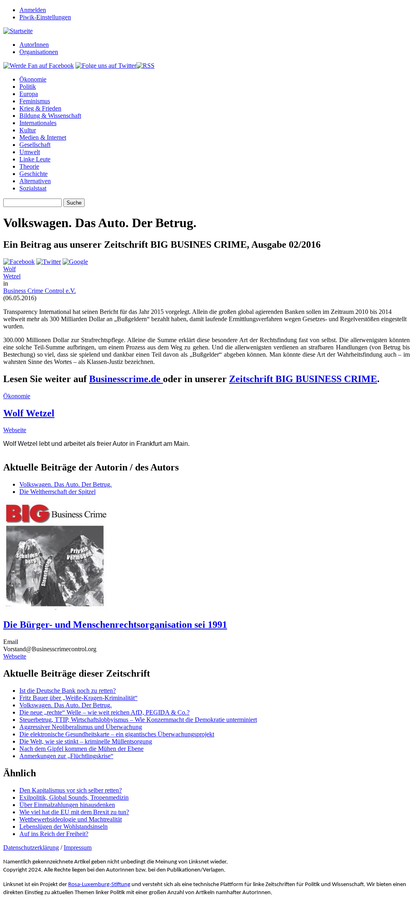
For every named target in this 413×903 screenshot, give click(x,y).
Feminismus (34, 101)
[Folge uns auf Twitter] (105, 65)
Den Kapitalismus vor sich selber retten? (70, 790)
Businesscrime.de (126, 379)
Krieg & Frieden (40, 108)
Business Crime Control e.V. (39, 290)
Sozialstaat (32, 188)
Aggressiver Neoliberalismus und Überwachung (80, 726)
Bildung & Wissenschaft (50, 115)
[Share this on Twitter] (48, 261)
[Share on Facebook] (19, 261)
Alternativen (35, 181)
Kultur (27, 130)
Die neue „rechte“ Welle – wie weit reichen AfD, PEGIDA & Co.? (104, 712)
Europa (28, 93)
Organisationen (38, 51)
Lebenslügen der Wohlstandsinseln (63, 826)
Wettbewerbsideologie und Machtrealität (70, 819)
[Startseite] (18, 30)
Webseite (14, 429)
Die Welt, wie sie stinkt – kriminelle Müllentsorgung (85, 741)
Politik (27, 86)
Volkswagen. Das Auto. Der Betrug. (65, 484)
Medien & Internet (42, 137)
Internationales (37, 122)
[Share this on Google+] (75, 261)
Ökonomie (32, 79)
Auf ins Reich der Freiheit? (53, 833)
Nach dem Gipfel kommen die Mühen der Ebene (81, 748)
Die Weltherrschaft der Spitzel (57, 491)
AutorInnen (34, 44)
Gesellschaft (34, 144)
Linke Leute (34, 159)
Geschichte (33, 173)
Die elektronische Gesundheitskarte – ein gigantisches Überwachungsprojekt (116, 734)
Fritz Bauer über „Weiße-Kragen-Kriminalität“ (78, 697)
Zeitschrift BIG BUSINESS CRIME (303, 379)
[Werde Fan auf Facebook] (38, 65)
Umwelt (29, 151)
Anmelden (32, 9)
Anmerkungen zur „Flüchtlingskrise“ (66, 755)
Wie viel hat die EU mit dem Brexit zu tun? (74, 812)
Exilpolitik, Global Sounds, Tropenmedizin (74, 797)
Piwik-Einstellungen (45, 17)
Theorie (29, 166)
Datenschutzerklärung (31, 847)
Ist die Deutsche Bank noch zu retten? (67, 690)
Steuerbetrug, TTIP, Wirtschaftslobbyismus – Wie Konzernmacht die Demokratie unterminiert (138, 719)
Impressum (78, 847)
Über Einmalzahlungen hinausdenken (67, 804)
